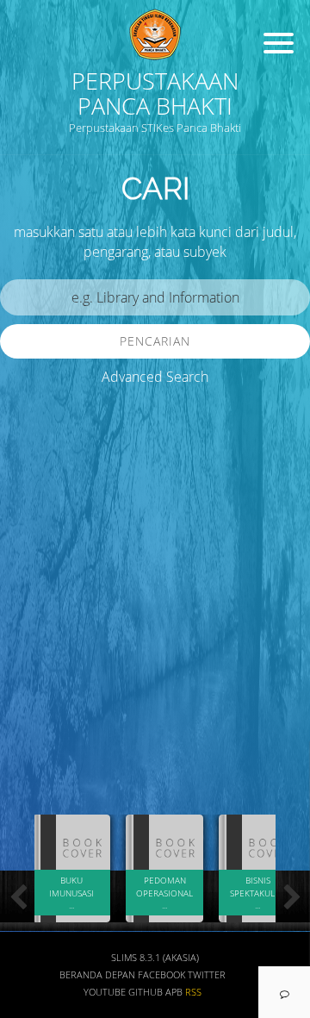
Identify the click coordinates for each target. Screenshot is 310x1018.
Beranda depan (97, 975)
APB (174, 992)
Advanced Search (155, 376)
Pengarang (47, 667)
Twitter (207, 975)
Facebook (161, 975)
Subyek (39, 718)
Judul (32, 616)
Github (145, 992)
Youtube (105, 992)
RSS (193, 992)
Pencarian (155, 341)
